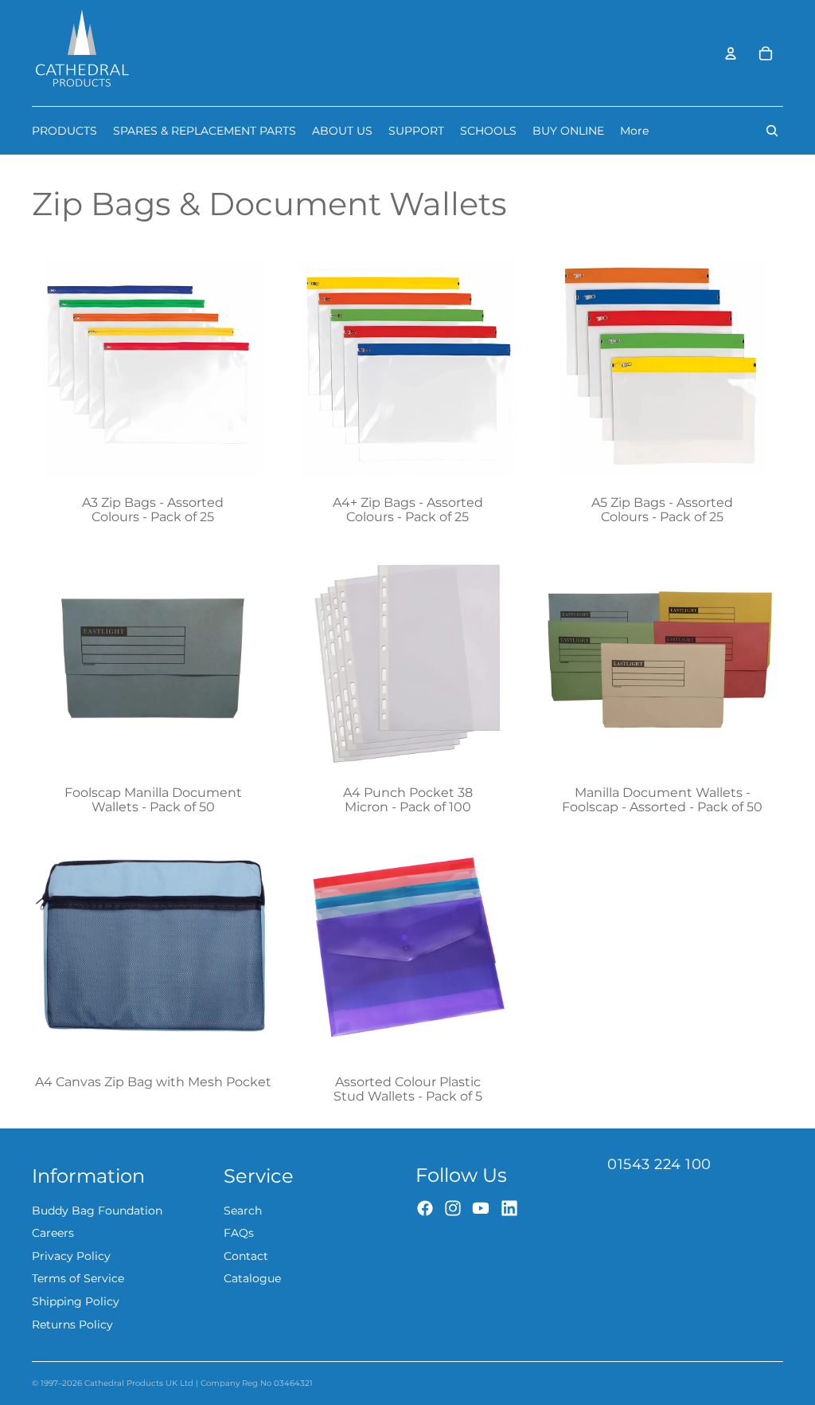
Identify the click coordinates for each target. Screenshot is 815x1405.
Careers (53, 1233)
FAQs (239, 1233)
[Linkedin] (509, 1208)
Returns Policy (72, 1324)
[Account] (730, 53)
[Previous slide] (56, 947)
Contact (246, 1256)
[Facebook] (425, 1208)
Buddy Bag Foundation (97, 1210)
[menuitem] (634, 131)
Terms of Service (78, 1278)
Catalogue (252, 1278)
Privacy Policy (71, 1256)
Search (243, 1210)
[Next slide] (250, 947)
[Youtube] (480, 1208)
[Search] (772, 130)
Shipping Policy (75, 1301)
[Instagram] (452, 1208)
